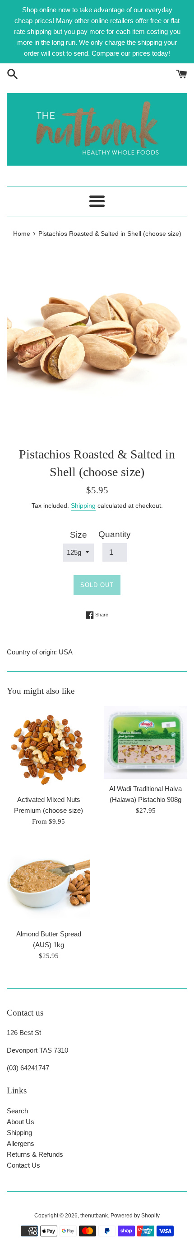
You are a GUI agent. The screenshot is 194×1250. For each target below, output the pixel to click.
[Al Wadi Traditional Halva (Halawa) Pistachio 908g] (145, 742)
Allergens (20, 1143)
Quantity (114, 534)
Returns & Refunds (35, 1154)
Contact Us (23, 1165)
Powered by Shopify (135, 1215)
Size (78, 534)
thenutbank (94, 1215)
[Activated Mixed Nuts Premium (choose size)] (48, 748)
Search (17, 1111)
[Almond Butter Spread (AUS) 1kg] (48, 882)
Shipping (83, 505)
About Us (20, 1122)
